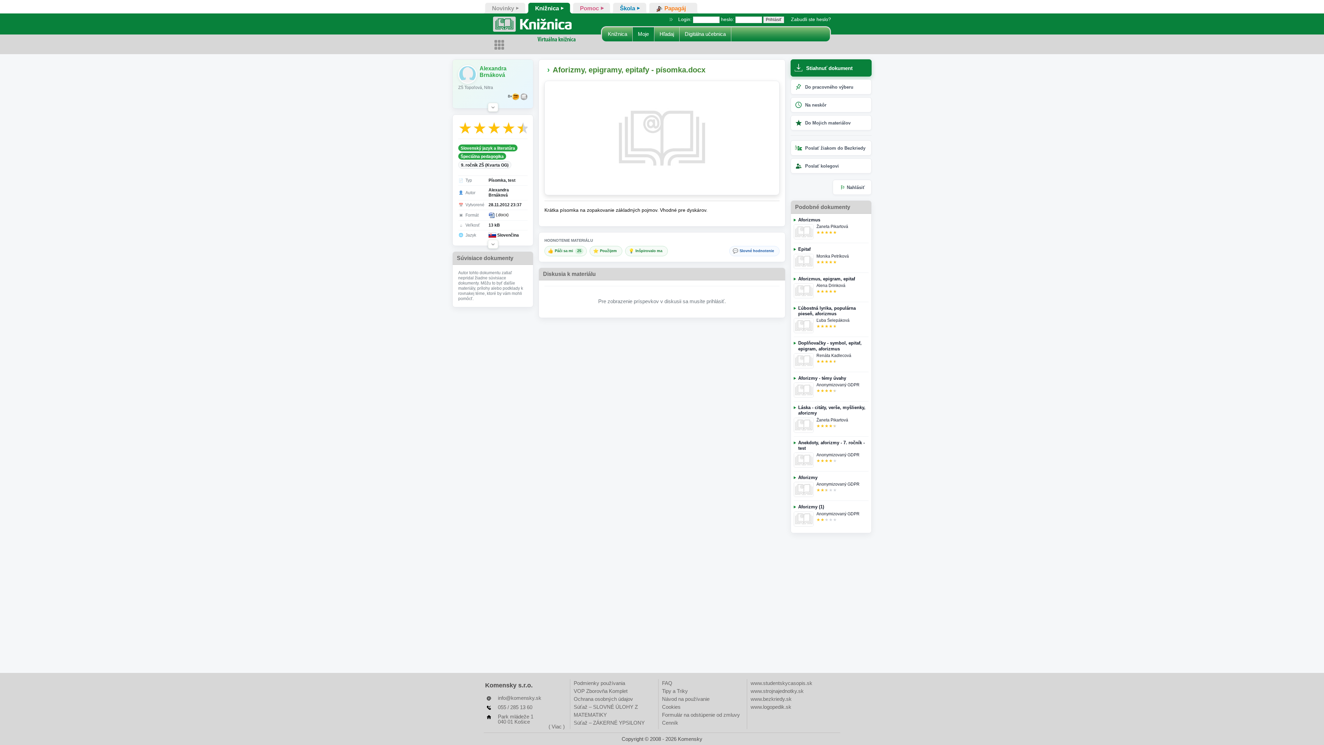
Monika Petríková (832, 256)
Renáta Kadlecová (833, 355)
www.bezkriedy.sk (771, 699)
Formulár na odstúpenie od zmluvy (701, 715)
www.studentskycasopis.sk (781, 683)
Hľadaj (667, 34)
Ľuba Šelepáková (833, 320)
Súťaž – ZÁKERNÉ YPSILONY (609, 723)
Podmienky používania (599, 683)
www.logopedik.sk (771, 707)
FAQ (667, 683)
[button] (493, 107)
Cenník (670, 723)
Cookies (671, 707)
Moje (643, 34)
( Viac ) (557, 726)
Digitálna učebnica (705, 34)
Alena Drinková (830, 285)
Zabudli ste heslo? (811, 19)
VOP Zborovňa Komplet (601, 691)
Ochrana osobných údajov (603, 699)
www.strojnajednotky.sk (777, 691)
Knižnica (617, 34)
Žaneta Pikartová (832, 226)
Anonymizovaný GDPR (838, 385)
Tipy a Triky (675, 691)
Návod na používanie (686, 699)
